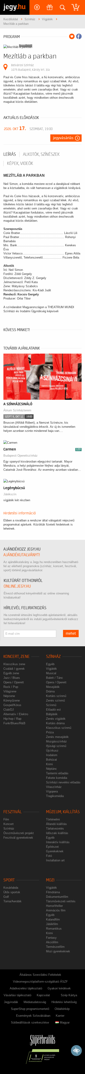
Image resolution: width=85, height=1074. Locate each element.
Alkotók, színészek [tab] (41, 154)
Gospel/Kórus (12, 705)
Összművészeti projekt (18, 833)
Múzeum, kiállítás (63, 812)
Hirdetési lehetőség (64, 1002)
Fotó (49, 856)
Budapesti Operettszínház (20, 455)
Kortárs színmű (56, 696)
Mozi (50, 880)
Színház (53, 656)
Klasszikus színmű (58, 727)
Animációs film (56, 910)
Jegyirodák (11, 1002)
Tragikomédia (55, 796)
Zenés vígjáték (56, 718)
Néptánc (51, 768)
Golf (6, 896)
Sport (9, 880)
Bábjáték (52, 714)
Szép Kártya (69, 995)
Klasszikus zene (14, 664)
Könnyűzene (11, 700)
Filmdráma (53, 892)
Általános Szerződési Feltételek (40, 974)
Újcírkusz (52, 750)
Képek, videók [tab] (20, 163)
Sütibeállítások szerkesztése (30, 1022)
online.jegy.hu (17, 586)
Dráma (50, 691)
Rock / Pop (10, 687)
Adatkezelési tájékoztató (26, 988)
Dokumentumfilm (57, 896)
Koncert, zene (16, 656)
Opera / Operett (13, 682)
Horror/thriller (54, 906)
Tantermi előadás (57, 773)
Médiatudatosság (35, 1002)
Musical (51, 673)
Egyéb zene (11, 673)
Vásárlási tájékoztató (17, 995)
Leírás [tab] (9, 154)
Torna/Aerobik (12, 901)
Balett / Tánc (54, 677)
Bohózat (51, 759)
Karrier (60, 1015)
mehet (71, 633)
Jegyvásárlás (63, 138)
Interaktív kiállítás (58, 842)
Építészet (52, 846)
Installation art (55, 860)
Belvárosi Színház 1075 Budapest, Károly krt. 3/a (30, 67)
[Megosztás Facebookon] (79, 36)
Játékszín (9, 494)
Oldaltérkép (62, 1009)
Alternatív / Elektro (15, 714)
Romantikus (54, 928)
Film (6, 819)
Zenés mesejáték (57, 737)
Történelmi (53, 819)
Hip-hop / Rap (12, 718)
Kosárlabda (10, 887)
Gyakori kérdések (59, 988)
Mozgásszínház (56, 741)
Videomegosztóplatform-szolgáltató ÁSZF (40, 981)
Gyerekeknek (54, 851)
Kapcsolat (43, 995)
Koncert (8, 824)
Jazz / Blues (11, 677)
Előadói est (53, 709)
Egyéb (50, 664)
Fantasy (51, 937)
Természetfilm (55, 946)
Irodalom (51, 755)
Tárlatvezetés (55, 828)
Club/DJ (8, 709)
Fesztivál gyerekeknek (18, 837)
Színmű (51, 705)
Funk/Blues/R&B (14, 723)
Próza (50, 732)
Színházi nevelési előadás (63, 782)
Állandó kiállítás (56, 824)
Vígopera (52, 791)
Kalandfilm (53, 919)
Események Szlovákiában (33, 1015)
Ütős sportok (11, 892)
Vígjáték (51, 668)
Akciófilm (52, 942)
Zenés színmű (55, 700)
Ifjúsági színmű (56, 746)
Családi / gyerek (14, 668)
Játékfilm (52, 924)
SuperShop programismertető (30, 1009)
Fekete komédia (56, 778)
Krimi (49, 764)
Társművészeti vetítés (60, 901)
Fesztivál (12, 812)
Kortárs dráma (55, 723)
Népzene (9, 696)
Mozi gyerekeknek (58, 951)
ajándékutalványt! (21, 555)
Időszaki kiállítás (57, 833)
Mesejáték (53, 687)
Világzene (9, 691)
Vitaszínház (54, 787)
